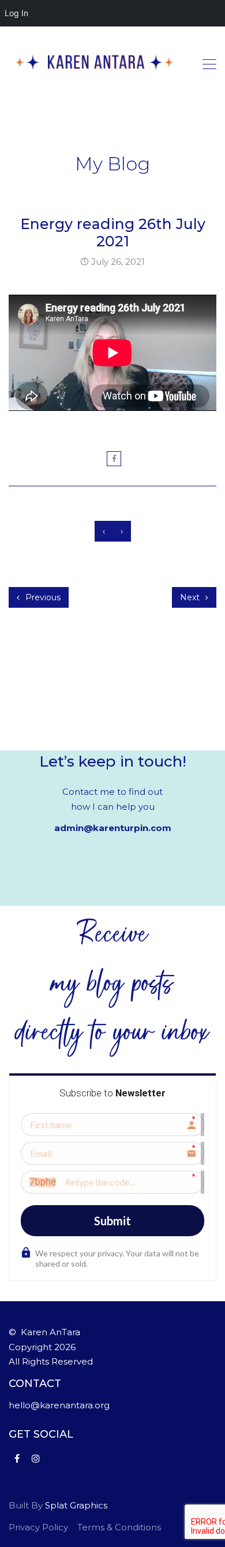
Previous (42, 597)
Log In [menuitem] (16, 13)
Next (191, 597)
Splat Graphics (76, 1505)
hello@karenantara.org (59, 1405)
